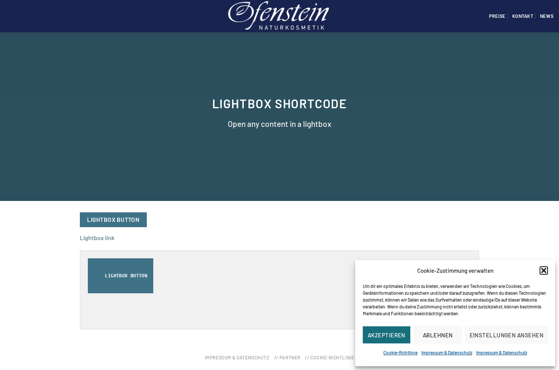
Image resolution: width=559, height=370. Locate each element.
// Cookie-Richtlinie (329, 357)
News (546, 16)
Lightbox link (97, 237)
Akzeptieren (386, 335)
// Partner (287, 357)
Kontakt (522, 16)
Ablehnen (438, 335)
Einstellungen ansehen (506, 335)
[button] (544, 270)
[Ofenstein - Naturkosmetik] (279, 16)
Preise (497, 16)
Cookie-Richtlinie (400, 352)
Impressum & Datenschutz (446, 352)
